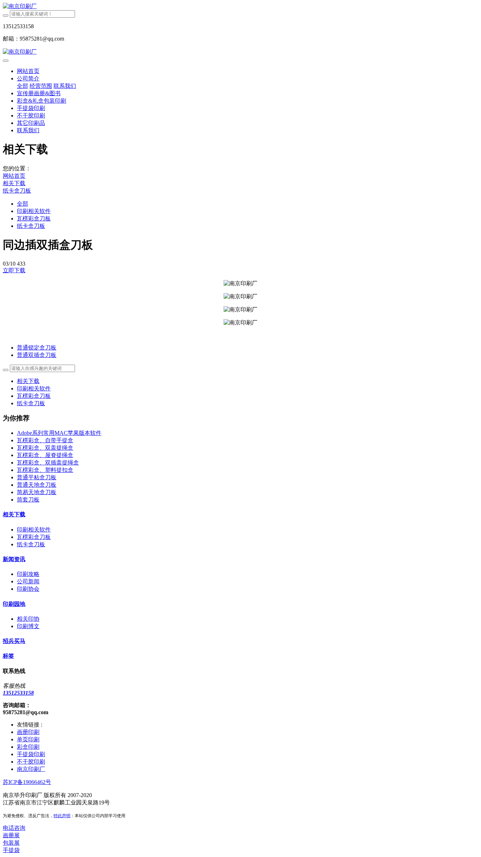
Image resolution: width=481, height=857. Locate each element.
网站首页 (28, 71)
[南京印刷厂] (240, 6)
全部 (22, 86)
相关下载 (14, 183)
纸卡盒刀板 (17, 191)
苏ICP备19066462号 (27, 782)
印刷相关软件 (34, 211)
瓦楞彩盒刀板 (34, 218)
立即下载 (14, 270)
